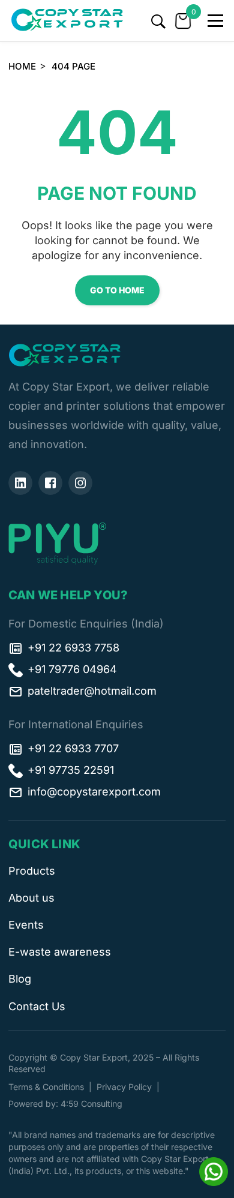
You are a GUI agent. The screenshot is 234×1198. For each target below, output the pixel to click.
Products (31, 870)
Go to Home (117, 290)
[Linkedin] (20, 483)
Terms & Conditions (46, 1087)
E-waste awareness (59, 951)
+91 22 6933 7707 (73, 748)
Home (22, 66)
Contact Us (36, 1006)
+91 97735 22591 (71, 770)
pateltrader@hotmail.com (92, 690)
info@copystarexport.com (94, 791)
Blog (19, 978)
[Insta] (80, 483)
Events (26, 924)
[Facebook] (50, 483)
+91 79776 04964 (72, 669)
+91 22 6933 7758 (73, 647)
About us (31, 897)
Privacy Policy (124, 1087)
